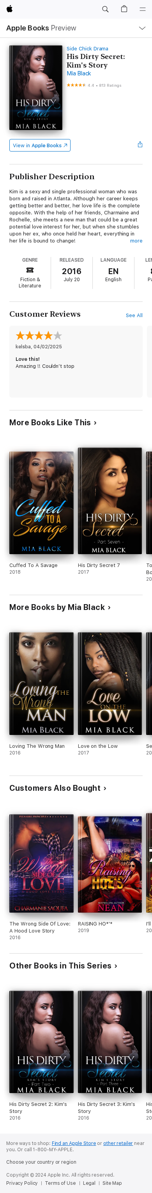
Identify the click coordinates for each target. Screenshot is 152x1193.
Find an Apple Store (74, 1143)
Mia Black (79, 73)
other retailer (118, 1143)
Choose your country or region (41, 1162)
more (136, 241)
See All (134, 315)
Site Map (112, 1183)
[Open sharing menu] (140, 145)
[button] (105, 9)
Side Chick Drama (87, 49)
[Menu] (142, 9)
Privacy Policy (22, 1183)
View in (37, 145)
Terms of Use (60, 1183)
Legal (89, 1183)
